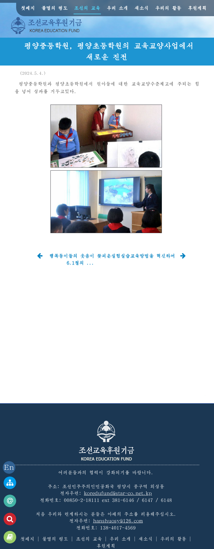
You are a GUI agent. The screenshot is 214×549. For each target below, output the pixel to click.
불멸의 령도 (55, 8)
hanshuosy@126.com (118, 520)
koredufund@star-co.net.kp (118, 493)
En (9, 467)
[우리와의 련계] (10, 501)
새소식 (142, 8)
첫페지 (28, 8)
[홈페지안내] (10, 483)
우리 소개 (117, 8)
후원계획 (197, 8)
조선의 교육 (87, 8)
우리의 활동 (168, 8)
